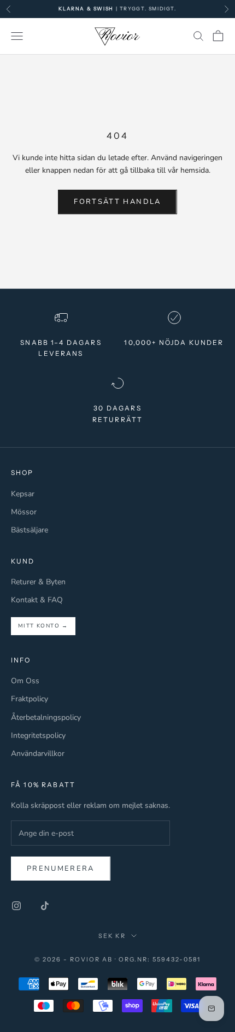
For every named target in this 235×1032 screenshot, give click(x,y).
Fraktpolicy (29, 699)
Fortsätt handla (117, 202)
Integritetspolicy (38, 735)
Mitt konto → (43, 626)
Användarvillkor (37, 753)
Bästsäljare (29, 530)
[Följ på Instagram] (16, 905)
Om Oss (25, 681)
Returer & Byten (38, 582)
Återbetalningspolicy (46, 717)
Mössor (24, 512)
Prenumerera (61, 868)
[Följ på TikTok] (44, 905)
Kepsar (22, 494)
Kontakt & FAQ (37, 600)
